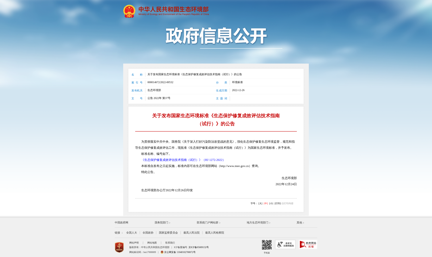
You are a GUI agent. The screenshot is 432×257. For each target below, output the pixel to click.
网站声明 (134, 242)
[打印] (278, 203)
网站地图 (152, 242)
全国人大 (131, 232)
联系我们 (170, 242)
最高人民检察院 (214, 232)
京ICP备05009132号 (198, 247)
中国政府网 (121, 222)
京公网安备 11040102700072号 (180, 252)
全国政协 (148, 232)
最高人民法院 (191, 232)
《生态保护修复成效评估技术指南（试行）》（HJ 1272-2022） (183, 160)
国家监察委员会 (168, 232)
